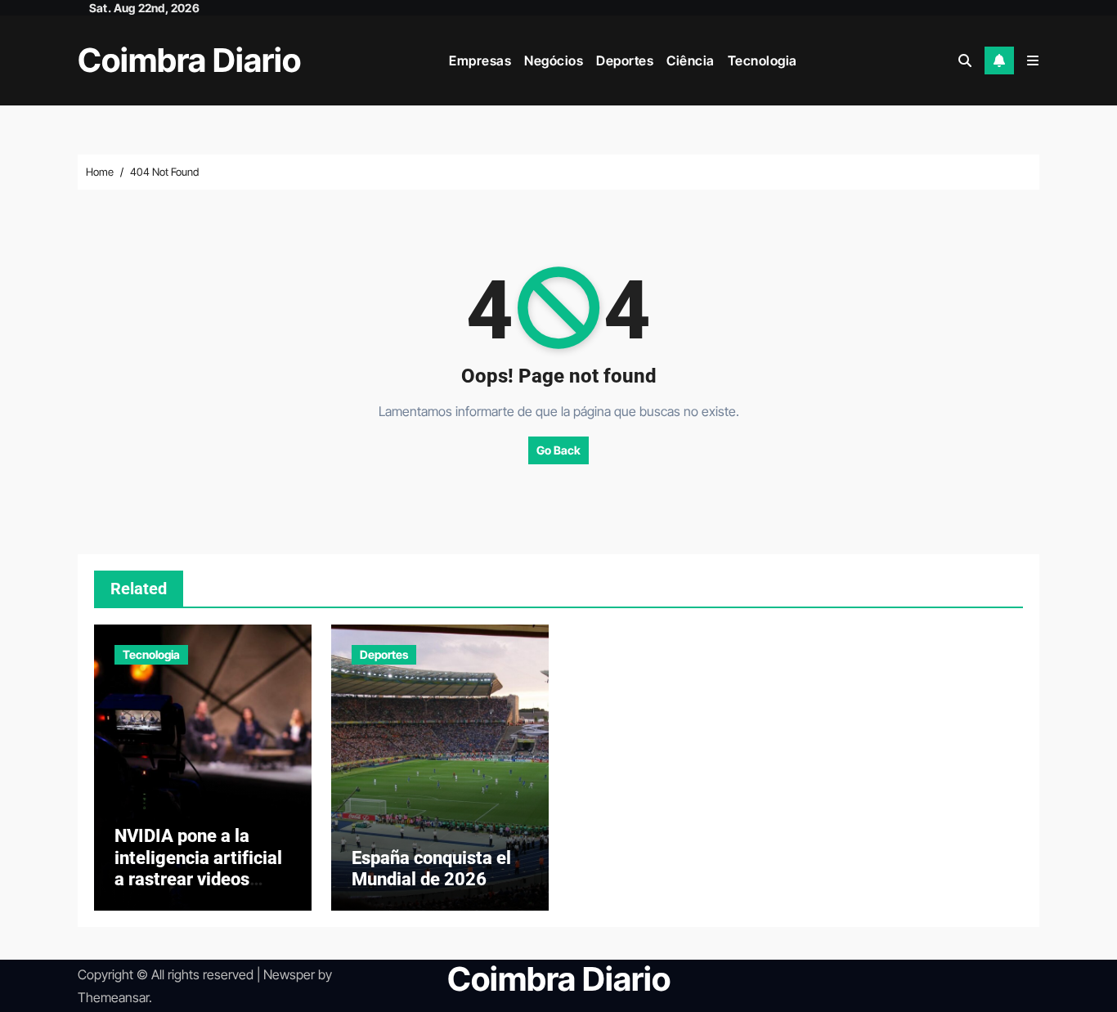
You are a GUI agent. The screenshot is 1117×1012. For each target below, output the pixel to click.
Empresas (480, 60)
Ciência (690, 60)
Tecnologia (762, 60)
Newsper (289, 974)
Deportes (624, 60)
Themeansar (113, 997)
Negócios (553, 60)
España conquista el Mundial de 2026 (431, 868)
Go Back (558, 450)
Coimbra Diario (189, 60)
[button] (1032, 60)
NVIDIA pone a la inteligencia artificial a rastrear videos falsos (198, 868)
